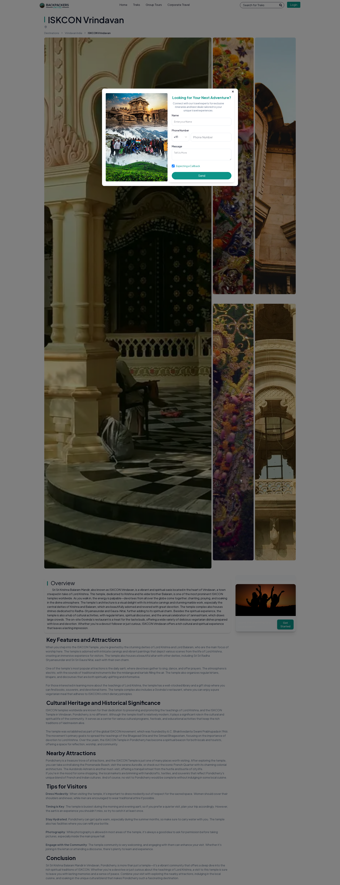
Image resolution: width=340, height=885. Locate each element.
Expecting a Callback (188, 166)
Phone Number (180, 130)
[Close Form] (232, 91)
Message (177, 146)
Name (175, 115)
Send (201, 175)
